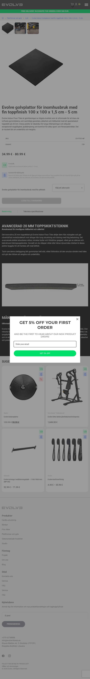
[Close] (77, 319)
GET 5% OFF (45, 353)
